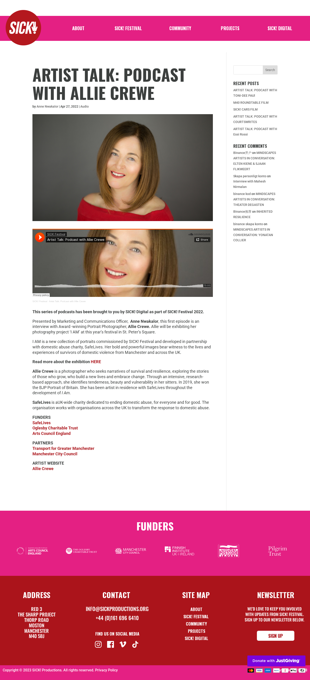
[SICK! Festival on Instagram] (99, 644)
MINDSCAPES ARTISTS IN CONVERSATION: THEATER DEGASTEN (254, 199)
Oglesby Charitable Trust (55, 428)
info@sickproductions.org (117, 609)
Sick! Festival (196, 616)
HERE (96, 361)
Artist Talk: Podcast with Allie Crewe (67, 301)
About (78, 29)
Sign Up (275, 635)
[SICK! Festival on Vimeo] (123, 644)
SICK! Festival (128, 29)
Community (180, 29)
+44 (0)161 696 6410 (117, 618)
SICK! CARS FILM (245, 109)
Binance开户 (242, 153)
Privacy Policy (106, 670)
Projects (230, 29)
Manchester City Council (54, 453)
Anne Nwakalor (47, 106)
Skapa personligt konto (249, 176)
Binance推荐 (242, 211)
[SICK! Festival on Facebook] (111, 644)
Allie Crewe (43, 468)
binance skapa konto (248, 224)
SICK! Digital (280, 29)
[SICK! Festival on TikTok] (136, 644)
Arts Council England (51, 433)
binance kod (242, 194)
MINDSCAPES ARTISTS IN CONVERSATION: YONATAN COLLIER (253, 235)
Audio (84, 106)
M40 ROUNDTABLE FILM (250, 102)
